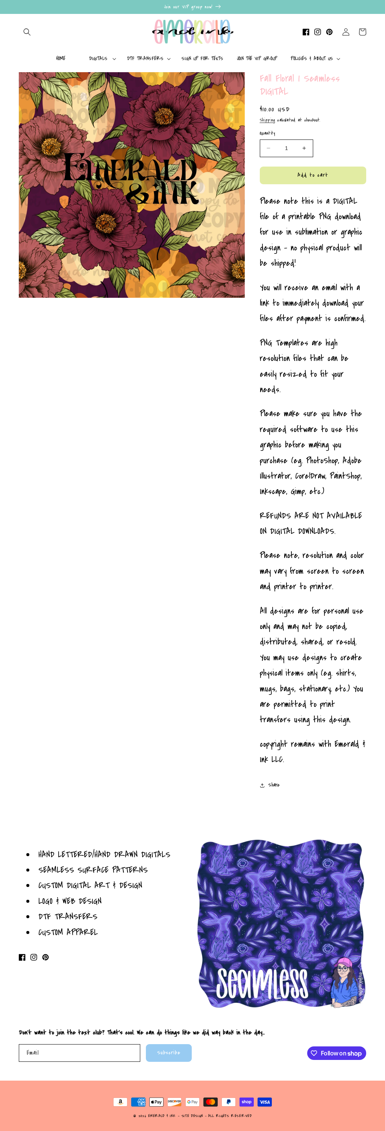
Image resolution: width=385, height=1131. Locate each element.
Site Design (192, 1116)
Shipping (268, 120)
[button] (27, 32)
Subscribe (168, 1053)
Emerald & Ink (162, 1116)
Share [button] (274, 785)
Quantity (267, 133)
